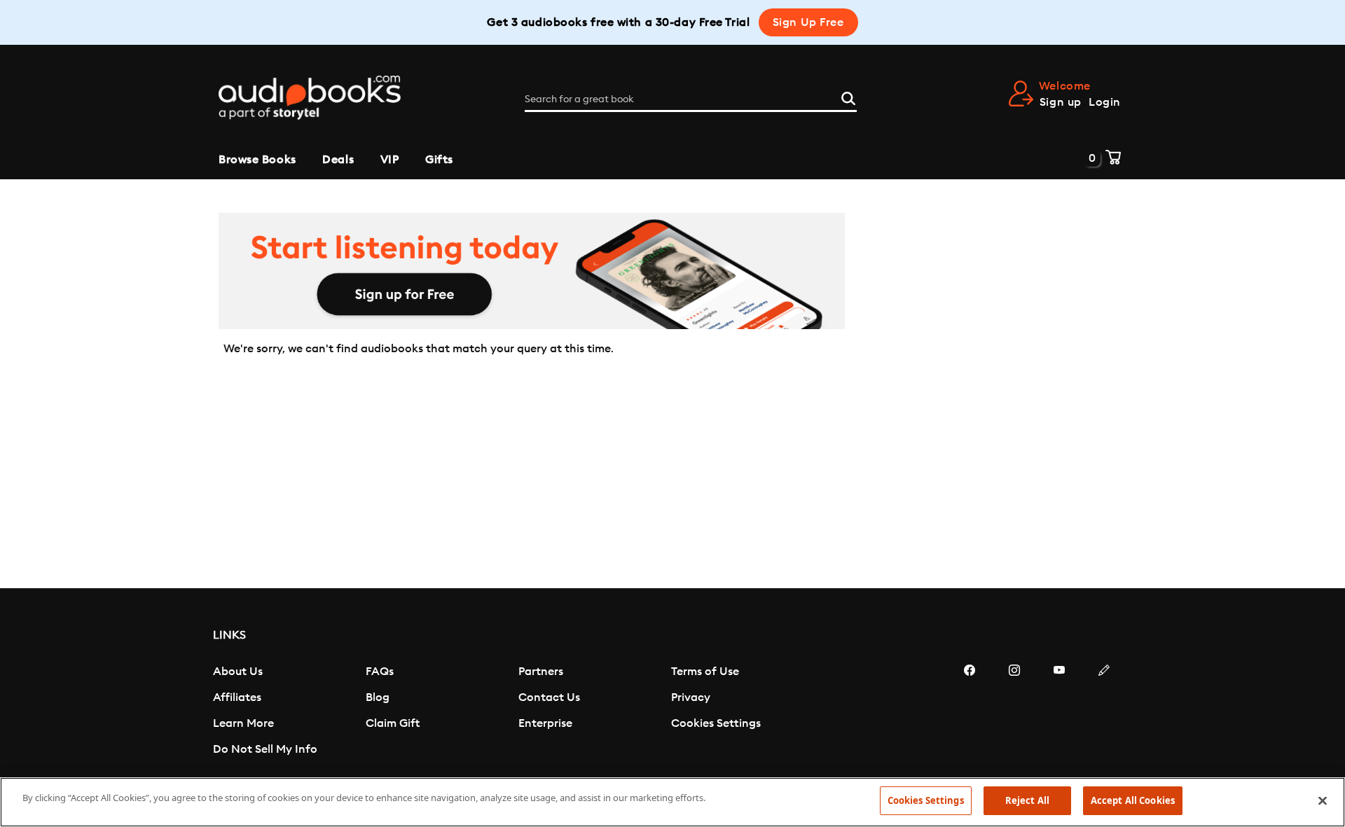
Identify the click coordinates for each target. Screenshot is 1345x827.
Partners (540, 671)
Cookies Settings (716, 723)
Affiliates (237, 697)
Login (1105, 102)
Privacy (690, 697)
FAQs (380, 671)
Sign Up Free (808, 22)
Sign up (1061, 102)
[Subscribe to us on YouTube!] (1059, 712)
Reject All (1027, 800)
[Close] (1322, 800)
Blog (377, 697)
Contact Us (549, 697)
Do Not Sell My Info (265, 749)
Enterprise (545, 723)
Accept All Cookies (1133, 800)
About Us (238, 671)
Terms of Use (705, 671)
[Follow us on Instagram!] (1014, 712)
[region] (672, 802)
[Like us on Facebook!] (969, 712)
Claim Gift (393, 723)
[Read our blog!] (1104, 712)
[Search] (848, 96)
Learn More (243, 723)
